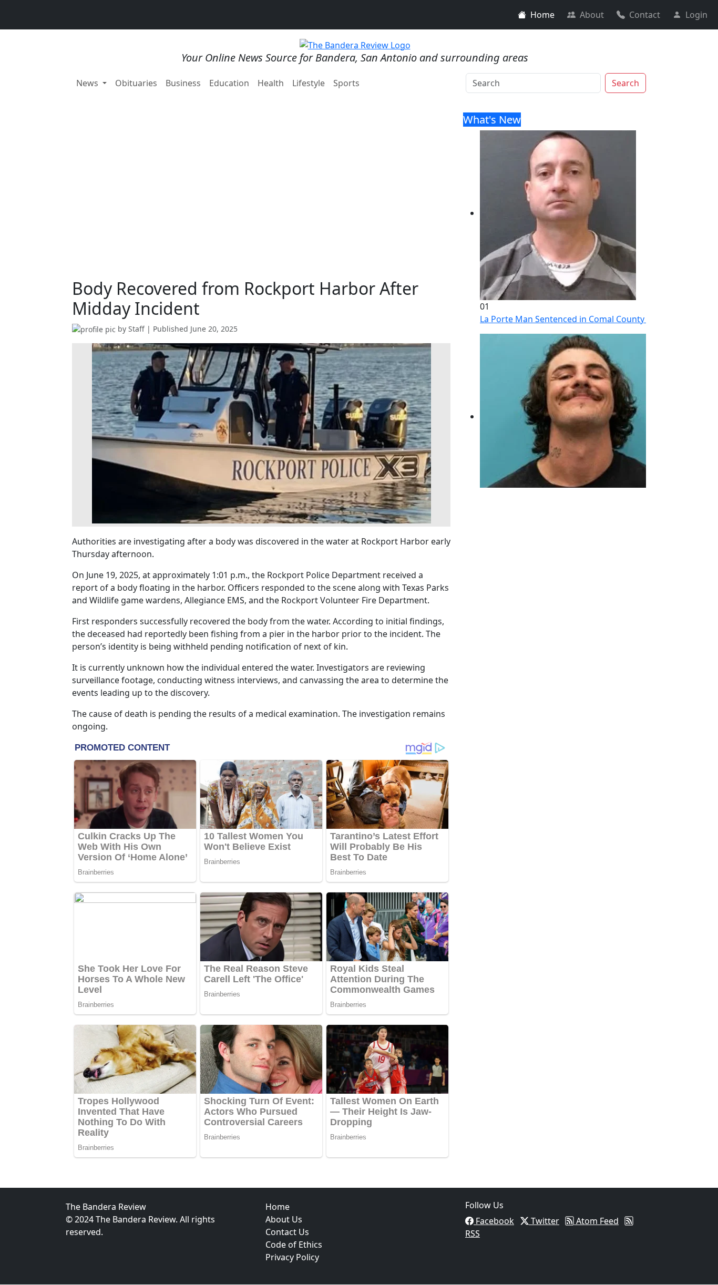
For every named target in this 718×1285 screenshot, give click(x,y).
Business (183, 83)
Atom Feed (596, 1221)
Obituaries (136, 83)
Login (696, 14)
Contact (644, 14)
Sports (346, 83)
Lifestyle (308, 83)
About (592, 14)
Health (271, 83)
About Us (283, 1219)
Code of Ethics (293, 1244)
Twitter (544, 1221)
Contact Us (287, 1232)
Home (542, 14)
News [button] (88, 83)
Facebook (494, 1221)
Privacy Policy (292, 1257)
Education (229, 83)
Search (625, 83)
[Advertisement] (261, 199)
